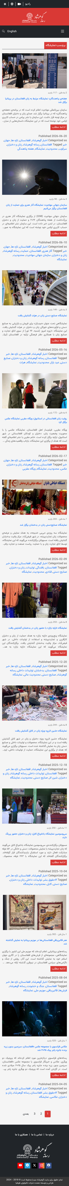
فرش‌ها (63, 990)
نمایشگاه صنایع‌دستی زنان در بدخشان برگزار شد (43, 525)
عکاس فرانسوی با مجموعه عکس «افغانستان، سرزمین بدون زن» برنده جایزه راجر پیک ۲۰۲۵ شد (35, 1048)
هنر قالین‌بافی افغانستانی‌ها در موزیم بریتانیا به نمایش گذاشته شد (36, 942)
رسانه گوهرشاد (31, 145)
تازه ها (14, 140)
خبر (65, 145)
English (12, 31)
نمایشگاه (40, 149)
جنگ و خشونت (35, 986)
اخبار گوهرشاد (40, 140)
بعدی (26, 1114)
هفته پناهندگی (25, 149)
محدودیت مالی (32, 675)
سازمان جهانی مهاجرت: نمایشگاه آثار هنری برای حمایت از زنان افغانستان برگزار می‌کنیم (36, 207)
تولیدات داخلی (25, 670)
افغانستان (25, 140)
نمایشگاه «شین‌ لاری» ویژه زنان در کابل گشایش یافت (41, 731)
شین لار (53, 778)
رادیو (27, 4)
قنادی (48, 572)
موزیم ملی (40, 990)
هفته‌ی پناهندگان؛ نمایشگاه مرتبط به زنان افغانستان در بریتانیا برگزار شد (36, 100)
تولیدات (30, 568)
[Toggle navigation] (62, 31)
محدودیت (52, 149)
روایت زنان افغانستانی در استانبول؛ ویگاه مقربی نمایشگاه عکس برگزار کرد (36, 420)
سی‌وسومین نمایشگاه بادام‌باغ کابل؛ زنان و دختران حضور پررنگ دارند (36, 835)
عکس (64, 469)
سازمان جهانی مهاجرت (38, 255)
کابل (49, 884)
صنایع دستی (60, 572)
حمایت (24, 251)
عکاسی (54, 1097)
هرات (22, 362)
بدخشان (39, 670)
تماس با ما (36, 1135)
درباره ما (50, 1135)
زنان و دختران (14, 145)
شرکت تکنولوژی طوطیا (25, 1183)
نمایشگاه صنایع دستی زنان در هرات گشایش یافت (42, 316)
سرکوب (63, 149)
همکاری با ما (21, 1135)
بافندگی (40, 568)
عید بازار (54, 362)
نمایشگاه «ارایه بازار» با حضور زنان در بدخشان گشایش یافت (37, 628)
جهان (7, 140)
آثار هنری (47, 251)
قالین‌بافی (52, 990)
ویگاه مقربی (29, 469)
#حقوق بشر (50, 880)
